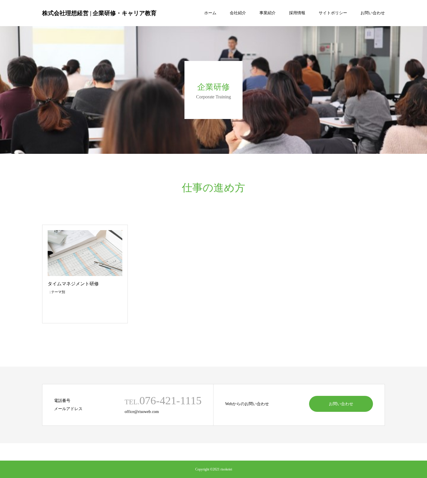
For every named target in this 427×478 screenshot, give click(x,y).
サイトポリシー (333, 13)
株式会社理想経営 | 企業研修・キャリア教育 (99, 13)
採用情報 (297, 13)
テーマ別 (58, 292)
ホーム (210, 13)
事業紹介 (267, 13)
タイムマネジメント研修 (73, 283)
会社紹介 (238, 13)
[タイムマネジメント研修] (85, 253)
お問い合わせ (372, 13)
